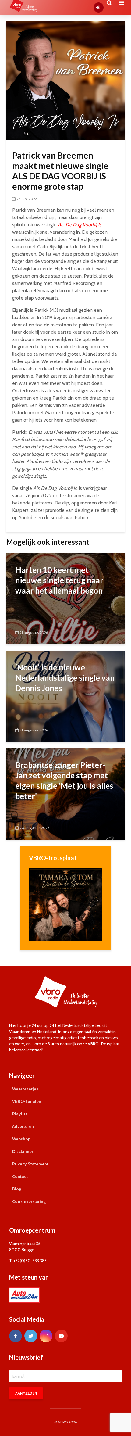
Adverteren (23, 1126)
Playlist (19, 1114)
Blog (16, 1189)
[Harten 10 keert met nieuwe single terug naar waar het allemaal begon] (65, 598)
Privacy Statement (30, 1164)
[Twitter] (30, 1336)
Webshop (21, 1139)
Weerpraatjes (25, 1089)
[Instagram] (46, 1336)
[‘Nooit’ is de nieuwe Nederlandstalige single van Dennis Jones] (65, 696)
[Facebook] (15, 1336)
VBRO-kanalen (26, 1101)
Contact (20, 1176)
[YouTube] (61, 1336)
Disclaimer (22, 1151)
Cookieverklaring (29, 1201)
